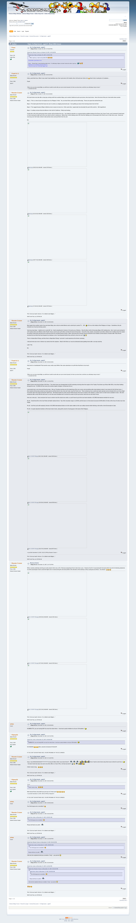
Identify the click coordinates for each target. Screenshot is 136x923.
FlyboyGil (15, 735)
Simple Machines (74, 919)
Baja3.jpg (30, 259)
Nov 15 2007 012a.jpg (33, 709)
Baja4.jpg (30, 306)
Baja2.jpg (30, 213)
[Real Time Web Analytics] (69, 918)
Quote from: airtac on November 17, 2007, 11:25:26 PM (39, 866)
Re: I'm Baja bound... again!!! (37, 47)
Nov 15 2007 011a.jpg (33, 663)
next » (125, 38)
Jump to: (110, 907)
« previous (121, 38)
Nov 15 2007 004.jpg (33, 456)
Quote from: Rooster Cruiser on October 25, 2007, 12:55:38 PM (41, 52)
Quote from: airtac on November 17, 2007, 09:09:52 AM (39, 817)
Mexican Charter (34, 563)
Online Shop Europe (49, 13)
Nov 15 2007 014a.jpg (33, 548)
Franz (13, 47)
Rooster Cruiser (17, 92)
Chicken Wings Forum (28, 13)
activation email (21, 21)
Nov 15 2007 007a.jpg (33, 502)
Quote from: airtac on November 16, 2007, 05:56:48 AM (39, 739)
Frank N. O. (15, 73)
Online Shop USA (39, 13)
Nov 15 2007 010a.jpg (33, 617)
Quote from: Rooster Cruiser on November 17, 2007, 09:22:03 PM (42, 842)
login (22, 20)
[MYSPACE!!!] (11, 746)
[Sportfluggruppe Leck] (11, 59)
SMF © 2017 (67, 919)
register (26, 20)
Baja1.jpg (30, 167)
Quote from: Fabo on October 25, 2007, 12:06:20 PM (40, 54)
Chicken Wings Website (15, 13)
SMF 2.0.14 (61, 919)
